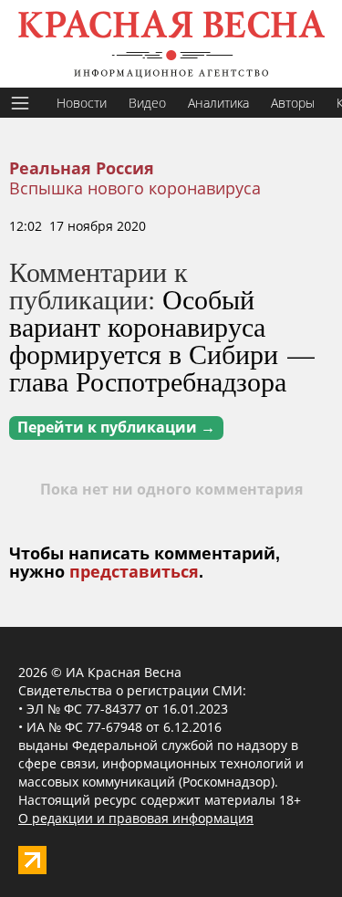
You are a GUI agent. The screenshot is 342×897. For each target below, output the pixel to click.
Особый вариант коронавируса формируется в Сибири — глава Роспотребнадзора (162, 339)
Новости (82, 102)
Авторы (293, 102)
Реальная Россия (81, 169)
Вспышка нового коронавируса (135, 188)
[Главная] (171, 44)
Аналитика (218, 102)
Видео (147, 102)
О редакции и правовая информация (136, 818)
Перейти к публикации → (116, 427)
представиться (134, 572)
